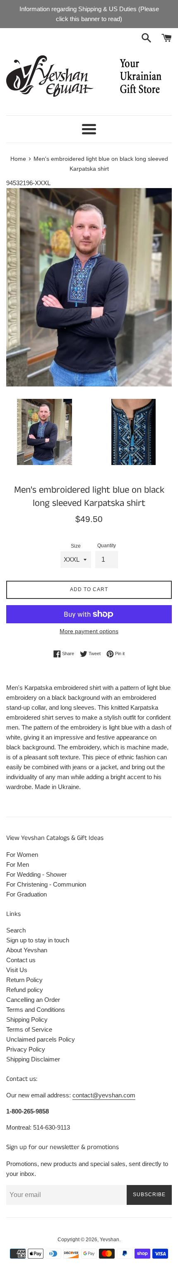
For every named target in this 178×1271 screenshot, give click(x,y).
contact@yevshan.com (103, 1095)
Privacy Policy (25, 1049)
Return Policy (24, 979)
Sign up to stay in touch (37, 940)
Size (76, 546)
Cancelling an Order (33, 999)
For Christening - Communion (46, 884)
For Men (17, 864)
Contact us (21, 959)
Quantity (106, 545)
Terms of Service (29, 1029)
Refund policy (24, 989)
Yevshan (109, 1239)
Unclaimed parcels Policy (40, 1039)
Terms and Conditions (35, 1009)
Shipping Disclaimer (33, 1059)
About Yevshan (26, 950)
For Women (22, 854)
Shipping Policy (27, 1019)
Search (16, 930)
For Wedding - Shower (36, 874)
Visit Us (16, 969)
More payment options (89, 631)
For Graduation (26, 894)
